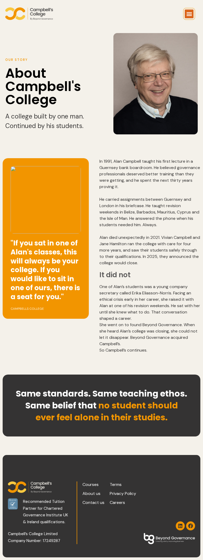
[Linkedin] (180, 525)
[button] (189, 14)
